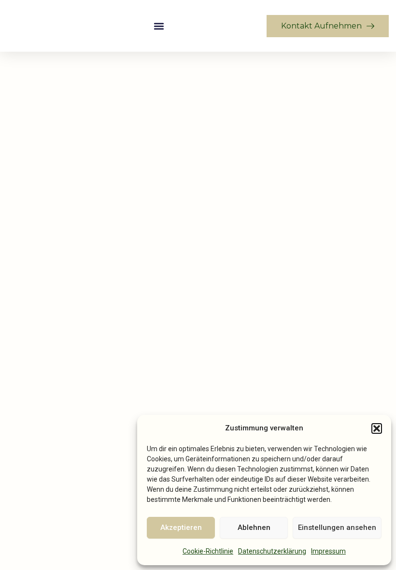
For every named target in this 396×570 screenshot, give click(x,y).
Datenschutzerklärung (272, 551)
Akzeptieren (181, 527)
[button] (377, 428)
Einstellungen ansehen (337, 527)
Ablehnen (254, 527)
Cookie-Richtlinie (208, 551)
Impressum (328, 551)
